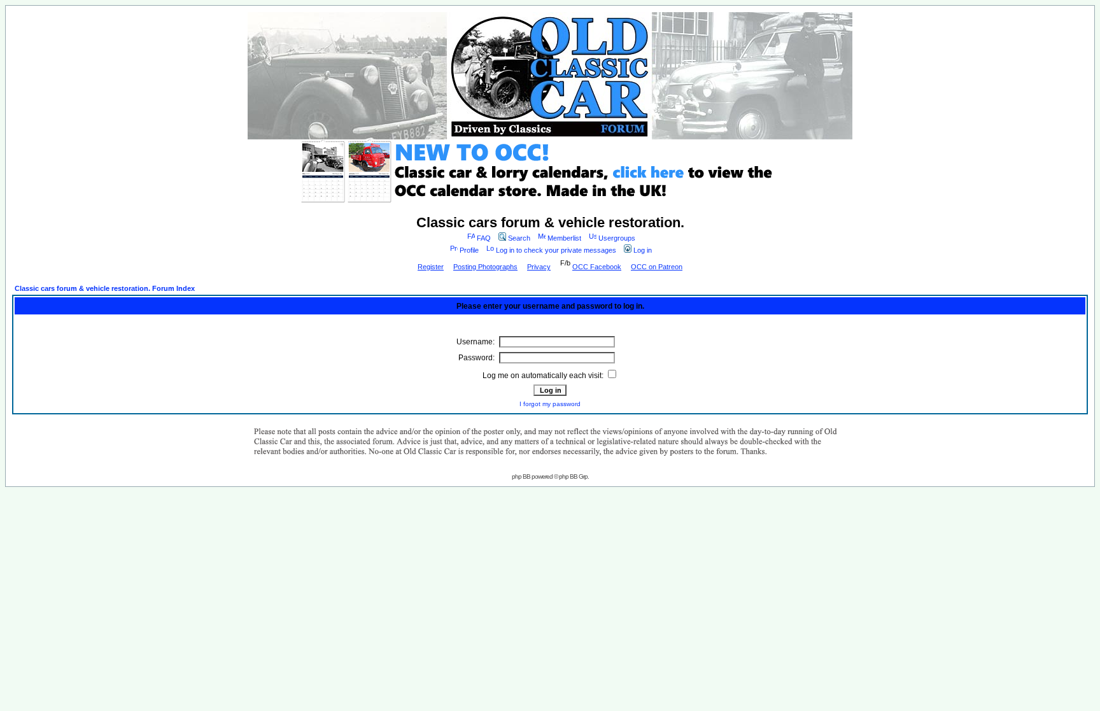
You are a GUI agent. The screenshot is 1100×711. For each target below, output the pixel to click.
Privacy (539, 267)
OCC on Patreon (656, 267)
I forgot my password (550, 403)
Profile (469, 250)
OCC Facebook (596, 267)
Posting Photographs (485, 267)
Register (431, 267)
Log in (642, 250)
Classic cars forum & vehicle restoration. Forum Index (105, 288)
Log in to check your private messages (556, 250)
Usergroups (616, 238)
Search (519, 238)
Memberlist (564, 238)
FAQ (484, 238)
